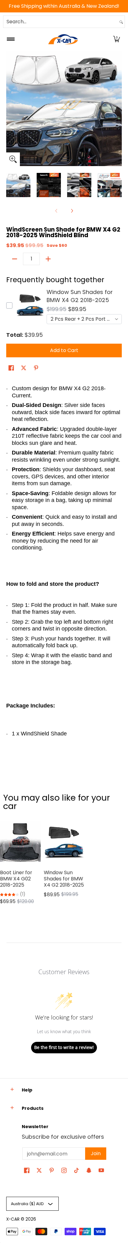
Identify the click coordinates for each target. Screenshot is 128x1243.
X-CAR (13, 1219)
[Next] (117, 108)
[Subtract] (14, 258)
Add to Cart (64, 350)
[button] (116, 39)
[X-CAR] (63, 39)
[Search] (121, 22)
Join (96, 1153)
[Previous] (10, 108)
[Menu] (10, 39)
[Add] (48, 258)
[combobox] (60, 22)
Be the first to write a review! (64, 1047)
